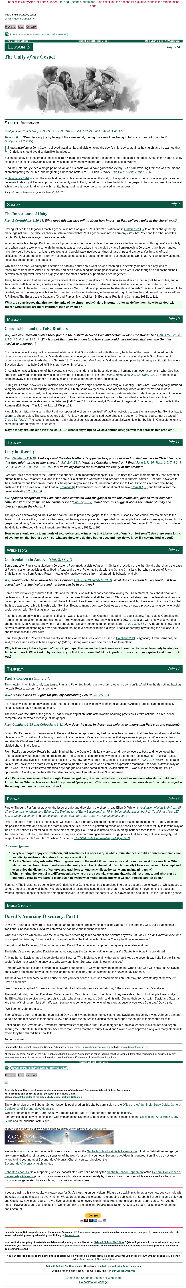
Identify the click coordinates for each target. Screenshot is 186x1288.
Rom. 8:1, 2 (139, 487)
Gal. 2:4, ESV (70, 462)
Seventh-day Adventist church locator (28, 1163)
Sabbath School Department (125, 1172)
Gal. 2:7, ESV (82, 502)
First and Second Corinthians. (77, 1)
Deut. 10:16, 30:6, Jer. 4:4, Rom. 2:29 (131, 374)
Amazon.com (72, 1235)
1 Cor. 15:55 (33, 491)
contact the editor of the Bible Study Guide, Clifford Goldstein (47, 1097)
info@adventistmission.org (96, 1047)
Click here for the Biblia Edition (20, 19)
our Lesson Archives (123, 1270)
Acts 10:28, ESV (136, 623)
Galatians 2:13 (125, 638)
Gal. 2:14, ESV (152, 759)
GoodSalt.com (99, 1128)
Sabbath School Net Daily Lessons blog (112, 1151)
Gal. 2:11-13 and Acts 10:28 (93, 580)
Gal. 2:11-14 (101, 695)
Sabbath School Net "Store (109, 1242)
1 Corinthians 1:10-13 (27, 220)
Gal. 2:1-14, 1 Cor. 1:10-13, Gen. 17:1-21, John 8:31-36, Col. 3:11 (82, 131)
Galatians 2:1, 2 (134, 229)
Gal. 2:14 (41, 678)
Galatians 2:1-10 (24, 458)
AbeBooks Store (105, 1259)
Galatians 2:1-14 (18, 178)
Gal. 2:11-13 (60, 559)
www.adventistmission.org (134, 1047)
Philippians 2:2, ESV (18, 141)
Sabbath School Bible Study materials (119, 1266)
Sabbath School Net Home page (64, 1266)
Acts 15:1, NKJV (16, 419)
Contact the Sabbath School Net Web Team (94, 1277)
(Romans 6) (67, 487)
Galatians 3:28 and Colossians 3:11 (37, 724)
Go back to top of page (93, 1282)
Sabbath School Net (18, 1172)
